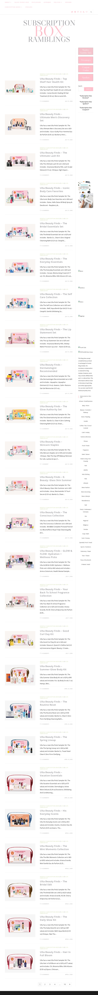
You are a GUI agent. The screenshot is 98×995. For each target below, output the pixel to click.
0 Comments (45, 101)
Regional (85, 520)
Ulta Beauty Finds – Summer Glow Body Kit (53, 668)
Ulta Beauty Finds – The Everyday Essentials (53, 260)
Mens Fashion (86, 487)
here (89, 390)
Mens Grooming (85, 492)
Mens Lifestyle (86, 496)
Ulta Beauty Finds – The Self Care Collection (56, 295)
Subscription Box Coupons (86, 109)
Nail (86, 505)
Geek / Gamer (86, 454)
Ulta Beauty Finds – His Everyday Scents (53, 812)
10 (65, 984)
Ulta (62, 74)
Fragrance (86, 450)
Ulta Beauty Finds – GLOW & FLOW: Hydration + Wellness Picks (56, 554)
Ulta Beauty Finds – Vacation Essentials (51, 774)
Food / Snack (85, 445)
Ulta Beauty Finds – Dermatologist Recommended (51, 368)
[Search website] (91, 12)
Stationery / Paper (86, 551)
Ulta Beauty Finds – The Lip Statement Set (55, 331)
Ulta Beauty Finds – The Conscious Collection (53, 514)
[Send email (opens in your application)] (86, 12)
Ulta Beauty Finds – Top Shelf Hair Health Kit (53, 80)
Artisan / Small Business (85, 401)
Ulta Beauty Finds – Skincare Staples (51, 443)
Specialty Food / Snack (85, 542)
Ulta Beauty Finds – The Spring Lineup (53, 738)
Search (80, 86)
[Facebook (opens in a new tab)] (75, 12)
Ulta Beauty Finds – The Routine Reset (53, 703)
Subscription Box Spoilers (86, 103)
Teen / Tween (85, 555)
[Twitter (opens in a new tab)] (72, 12)
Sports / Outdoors (86, 547)
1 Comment (45, 464)
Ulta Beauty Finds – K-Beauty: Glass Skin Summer (55, 478)
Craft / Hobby (86, 432)
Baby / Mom (85, 405)
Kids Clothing (85, 474)
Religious (85, 525)
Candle (86, 421)
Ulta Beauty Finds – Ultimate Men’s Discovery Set (54, 117)
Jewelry (86, 470)
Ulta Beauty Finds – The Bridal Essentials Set (53, 225)
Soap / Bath (85, 534)
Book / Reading (85, 417)
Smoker (86, 529)
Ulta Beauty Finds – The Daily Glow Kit (53, 918)
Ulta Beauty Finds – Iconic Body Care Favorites (55, 189)
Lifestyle (85, 483)
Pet (86, 516)
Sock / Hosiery (86, 538)
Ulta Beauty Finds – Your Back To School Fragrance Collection (54, 592)
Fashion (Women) (86, 437)
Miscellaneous (86, 500)
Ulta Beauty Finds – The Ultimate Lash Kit (53, 154)
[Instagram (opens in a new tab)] (80, 12)
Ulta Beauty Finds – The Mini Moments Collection (54, 847)
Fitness (86, 441)
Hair (86, 465)
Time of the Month (85, 560)
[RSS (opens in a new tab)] (83, 12)
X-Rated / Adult (85, 564)
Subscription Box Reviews (86, 97)
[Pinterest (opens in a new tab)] (78, 12)
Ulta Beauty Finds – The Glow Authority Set (53, 408)
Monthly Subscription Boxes (50, 74)
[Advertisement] (38, 59)
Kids (86, 479)
